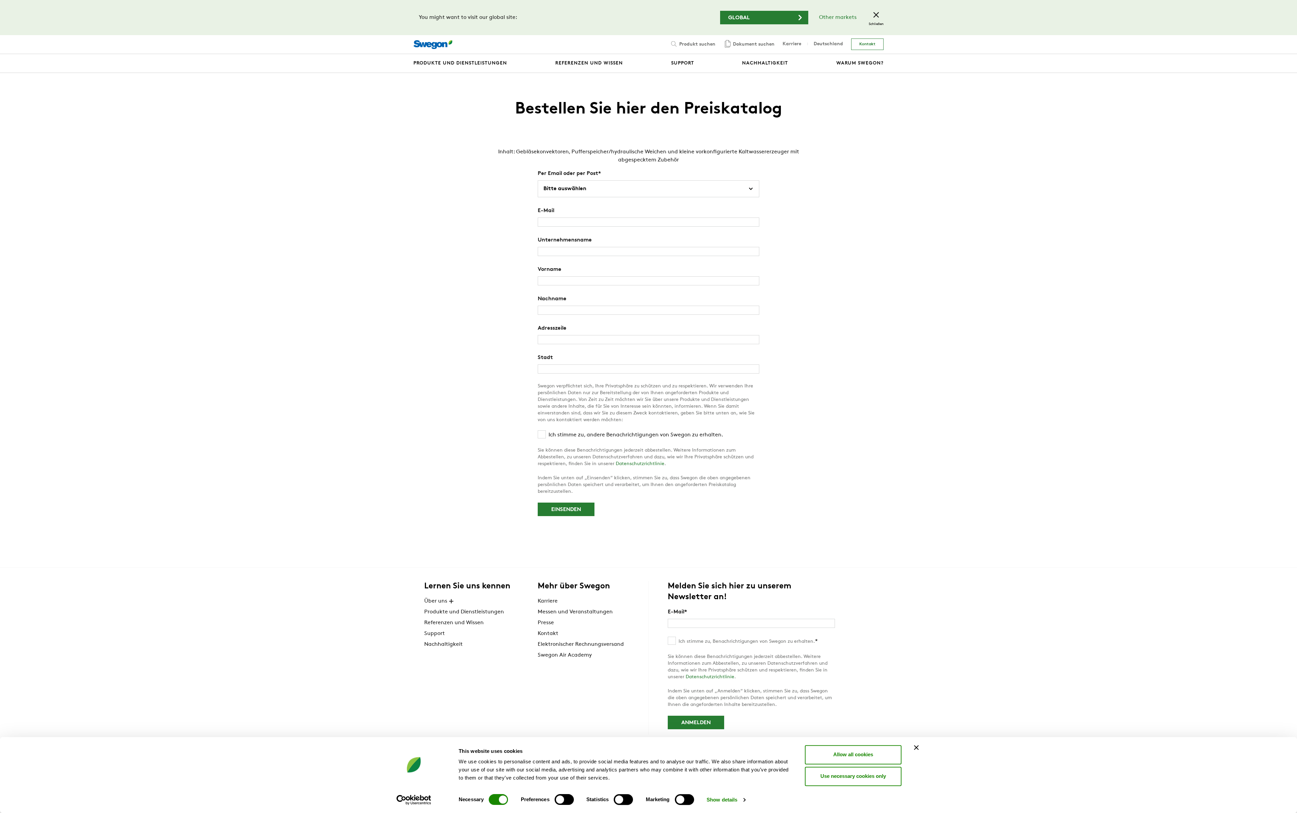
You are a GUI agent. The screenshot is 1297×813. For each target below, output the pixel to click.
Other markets (838, 17)
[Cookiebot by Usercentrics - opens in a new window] (413, 800)
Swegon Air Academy (565, 655)
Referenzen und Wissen (454, 623)
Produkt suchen (696, 44)
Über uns (435, 601)
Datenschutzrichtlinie (640, 463)
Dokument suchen (753, 44)
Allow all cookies (853, 754)
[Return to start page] (432, 44)
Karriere (792, 44)
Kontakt (867, 44)
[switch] (564, 799)
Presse (546, 623)
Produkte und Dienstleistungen (464, 612)
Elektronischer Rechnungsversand (581, 644)
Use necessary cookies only (853, 776)
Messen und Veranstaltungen (575, 612)
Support (434, 633)
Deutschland (828, 44)
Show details (722, 800)
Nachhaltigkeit (443, 644)
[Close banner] (916, 747)
